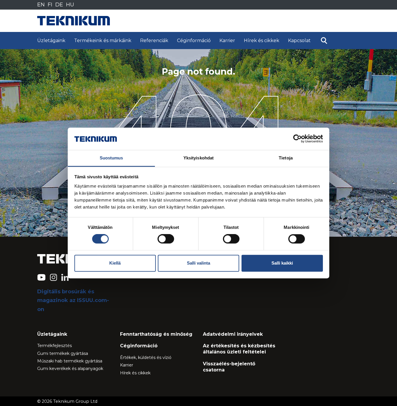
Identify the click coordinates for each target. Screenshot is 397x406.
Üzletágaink (51, 40)
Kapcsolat (299, 40)
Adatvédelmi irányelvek (233, 334)
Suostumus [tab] (111, 157)
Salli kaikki (282, 263)
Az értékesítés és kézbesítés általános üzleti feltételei (239, 349)
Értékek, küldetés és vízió (145, 357)
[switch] (166, 239)
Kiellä (115, 263)
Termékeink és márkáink (102, 40)
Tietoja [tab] (286, 157)
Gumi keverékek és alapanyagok (70, 368)
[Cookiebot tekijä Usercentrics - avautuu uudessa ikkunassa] (297, 138)
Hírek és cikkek (261, 40)
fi (50, 4)
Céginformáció (194, 40)
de (59, 4)
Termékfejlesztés (54, 345)
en (41, 4)
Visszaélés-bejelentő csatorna (229, 367)
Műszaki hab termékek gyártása (69, 361)
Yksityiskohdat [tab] (198, 157)
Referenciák (154, 40)
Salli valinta (198, 263)
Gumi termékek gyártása (62, 353)
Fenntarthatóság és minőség (156, 334)
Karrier (227, 40)
